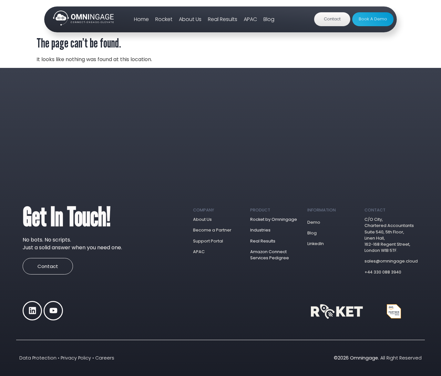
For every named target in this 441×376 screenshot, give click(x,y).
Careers (104, 358)
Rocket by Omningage (273, 219)
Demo (313, 222)
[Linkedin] (32, 310)
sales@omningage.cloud (389, 261)
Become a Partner (212, 230)
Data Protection (37, 358)
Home (141, 19)
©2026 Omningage (356, 358)
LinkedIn (315, 243)
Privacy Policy (76, 358)
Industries (260, 230)
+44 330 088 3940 (382, 272)
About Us (190, 19)
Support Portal (208, 241)
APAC (250, 19)
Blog (268, 19)
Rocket (163, 19)
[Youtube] (53, 310)
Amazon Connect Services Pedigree (269, 255)
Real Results (222, 19)
